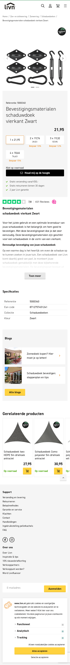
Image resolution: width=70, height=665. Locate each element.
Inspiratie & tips (10, 556)
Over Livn (7, 552)
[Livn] (10, 6)
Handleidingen (9, 521)
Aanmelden (54, 589)
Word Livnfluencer (12, 573)
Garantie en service (12, 509)
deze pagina (35, 614)
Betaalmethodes (11, 505)
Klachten (7, 513)
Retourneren (9, 501)
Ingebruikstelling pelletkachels (18, 526)
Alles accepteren (39, 651)
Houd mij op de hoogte (37, 173)
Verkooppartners (11, 565)
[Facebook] (5, 539)
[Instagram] (11, 539)
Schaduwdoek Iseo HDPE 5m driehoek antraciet (14, 455)
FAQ (4, 530)
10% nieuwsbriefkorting (14, 561)
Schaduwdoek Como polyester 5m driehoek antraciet (47, 455)
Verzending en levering (14, 497)
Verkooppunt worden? (13, 569)
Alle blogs (15, 392)
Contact (6, 517)
